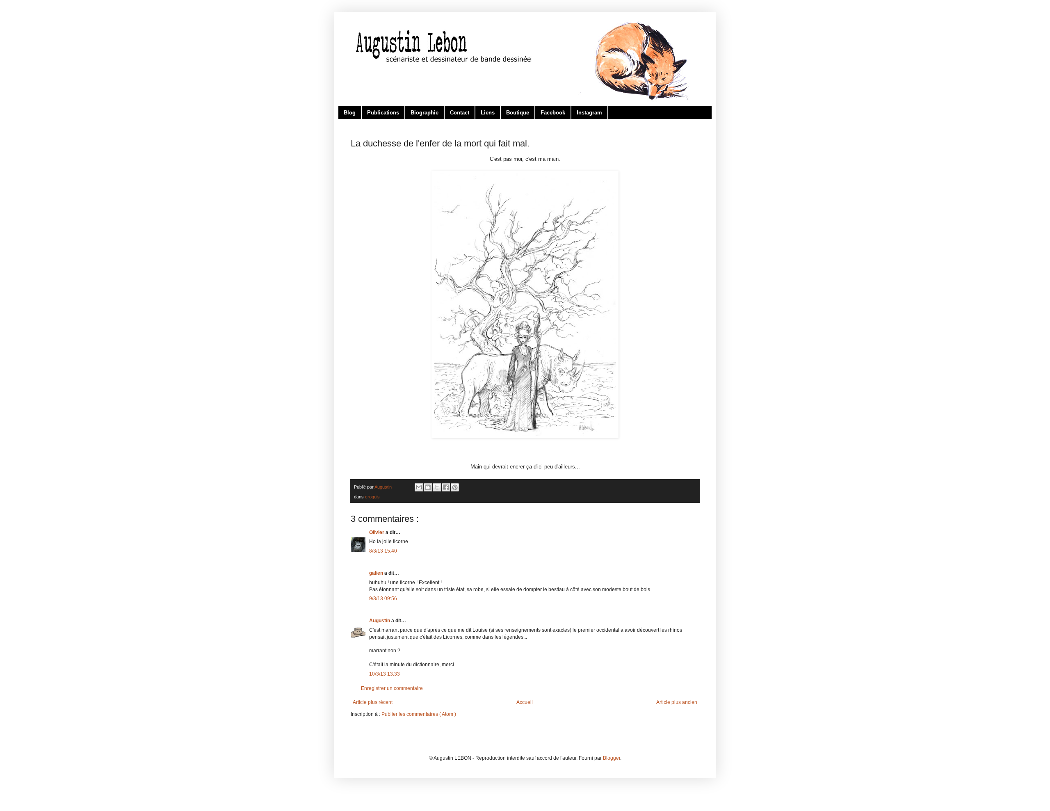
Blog (350, 113)
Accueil (524, 702)
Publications (383, 113)
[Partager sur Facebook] (446, 487)
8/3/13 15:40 (383, 551)
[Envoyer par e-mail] (419, 487)
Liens (488, 113)
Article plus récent (373, 702)
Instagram (589, 113)
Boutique (517, 113)
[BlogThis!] (428, 487)
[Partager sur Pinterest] (455, 487)
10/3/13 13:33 (384, 674)
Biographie (424, 113)
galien (376, 573)
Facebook (553, 113)
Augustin (380, 621)
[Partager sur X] (437, 487)
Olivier (377, 532)
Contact (459, 113)
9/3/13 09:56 (383, 598)
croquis (372, 496)
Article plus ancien (676, 702)
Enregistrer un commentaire (392, 688)
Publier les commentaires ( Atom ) (418, 714)
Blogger (611, 758)
